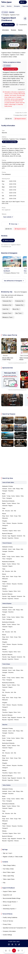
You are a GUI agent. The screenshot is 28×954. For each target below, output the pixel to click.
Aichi (12, 510)
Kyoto (7, 516)
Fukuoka (4, 535)
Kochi (19, 530)
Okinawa (16, 538)
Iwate (14, 488)
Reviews (13, 30)
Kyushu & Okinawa (7, 533)
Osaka (11, 516)
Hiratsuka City (20, 301)
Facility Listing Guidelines (10, 917)
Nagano (10, 505)
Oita (24, 535)
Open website (7, 217)
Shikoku (4, 528)
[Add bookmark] (17, 24)
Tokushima (5, 530)
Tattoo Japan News (8, 879)
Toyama (9, 503)
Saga (9, 535)
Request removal (21, 118)
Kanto (3, 493)
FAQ (4, 882)
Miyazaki (4, 538)
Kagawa (11, 530)
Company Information (9, 931)
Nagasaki (13, 535)
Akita (22, 488)
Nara (20, 516)
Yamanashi (5, 505)
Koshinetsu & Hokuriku (8, 501)
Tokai (3, 508)
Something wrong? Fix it (10, 69)
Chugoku (4, 521)
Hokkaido (4, 488)
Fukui (18, 503)
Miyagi (18, 488)
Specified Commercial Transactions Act (14, 928)
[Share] (25, 18)
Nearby (20, 30)
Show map (14, 224)
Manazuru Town (8, 317)
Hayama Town (7, 313)
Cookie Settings (7, 934)
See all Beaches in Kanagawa (13, 280)
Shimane (8, 523)
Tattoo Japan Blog (8, 876)
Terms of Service (8, 921)
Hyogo (16, 516)
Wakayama (5, 518)
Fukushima (10, 490)
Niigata (4, 503)
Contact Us (7, 905)
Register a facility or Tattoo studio (13, 856)
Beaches (9, 6)
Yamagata (4, 490)
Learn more (21, 89)
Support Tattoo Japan (9, 891)
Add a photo (15, 45)
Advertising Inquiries (9, 909)
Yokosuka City (7, 301)
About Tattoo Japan (9, 872)
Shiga (3, 516)
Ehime (15, 530)
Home (2, 6)
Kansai (4, 513)
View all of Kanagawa (20, 292)
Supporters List (7, 895)
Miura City (16, 309)
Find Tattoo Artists (8, 869)
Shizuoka (7, 510)
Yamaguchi (5, 525)
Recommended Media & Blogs (11, 898)
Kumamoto (19, 535)
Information (5, 30)
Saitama (18, 496)
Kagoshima (10, 538)
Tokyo (4, 498)
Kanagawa (17, 6)
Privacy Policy (7, 924)
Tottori (4, 523)
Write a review (9, 24)
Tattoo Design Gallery (9, 865)
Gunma (13, 496)
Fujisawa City (19, 305)
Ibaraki (4, 496)
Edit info (9, 118)
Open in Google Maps (11, 141)
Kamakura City (7, 305)
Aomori (10, 488)
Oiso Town (19, 313)
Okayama (14, 523)
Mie (15, 510)
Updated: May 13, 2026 (21, 115)
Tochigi (8, 496)
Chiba (22, 496)
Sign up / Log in (7, 853)
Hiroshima (20, 523)
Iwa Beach (7, 271)
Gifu (3, 510)
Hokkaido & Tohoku (7, 486)
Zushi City (5, 309)
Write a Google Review (9, 902)
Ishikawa (14, 503)
